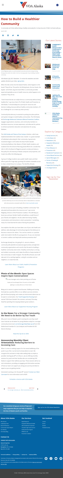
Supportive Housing (52, 165)
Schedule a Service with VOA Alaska (21, 379)
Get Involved (47, 418)
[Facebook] (46, 458)
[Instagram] (51, 458)
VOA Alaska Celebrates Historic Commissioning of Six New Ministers (57, 117)
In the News (49, 138)
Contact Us (5, 437)
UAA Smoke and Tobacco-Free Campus (15, 134)
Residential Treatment (52, 153)
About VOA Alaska (8, 418)
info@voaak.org (4, 445)
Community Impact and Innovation (56, 86)
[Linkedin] (60, 458)
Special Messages (51, 158)
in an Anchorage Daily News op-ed (24, 324)
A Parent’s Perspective (56, 77)
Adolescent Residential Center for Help (56, 66)
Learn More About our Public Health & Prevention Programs (21, 266)
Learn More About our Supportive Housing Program (21, 307)
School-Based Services (52, 155)
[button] (3, 35)
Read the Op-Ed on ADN (21, 334)
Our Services (26, 418)
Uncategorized (50, 168)
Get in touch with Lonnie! (32, 203)
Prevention (49, 150)
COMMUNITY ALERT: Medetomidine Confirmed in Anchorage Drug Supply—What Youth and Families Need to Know (57, 51)
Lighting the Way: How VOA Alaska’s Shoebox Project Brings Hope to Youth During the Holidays (57, 100)
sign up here (21, 81)
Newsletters (49, 140)
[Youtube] (56, 458)
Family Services (50, 135)
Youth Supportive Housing (26, 297)
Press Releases (50, 148)
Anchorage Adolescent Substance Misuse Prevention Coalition (21, 119)
